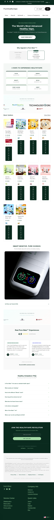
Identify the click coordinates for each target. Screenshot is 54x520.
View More (47, 115)
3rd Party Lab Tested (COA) (27, 304)
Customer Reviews (33, 494)
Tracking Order (32, 508)
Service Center (9, 498)
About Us (30, 489)
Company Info (33, 486)
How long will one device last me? (13, 397)
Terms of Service (30, 448)
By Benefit (20, 15)
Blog (29, 510)
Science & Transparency (34, 15)
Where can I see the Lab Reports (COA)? (15, 415)
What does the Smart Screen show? (13, 401)
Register (30, 505)
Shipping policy (7, 501)
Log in (40, 9)
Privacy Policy (13, 474)
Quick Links (32, 498)
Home (6, 15)
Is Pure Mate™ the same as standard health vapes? (17, 383)
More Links (45, 15)
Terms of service (8, 505)
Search (30, 501)
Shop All (13, 15)
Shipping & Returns (32, 474)
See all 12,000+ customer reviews (27, 364)
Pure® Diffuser (7, 486)
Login (29, 503)
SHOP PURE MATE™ (27, 37)
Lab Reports (23, 448)
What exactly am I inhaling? (11, 388)
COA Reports (40, 474)
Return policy (7, 503)
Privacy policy (7, 508)
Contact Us (31, 492)
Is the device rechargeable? (11, 406)
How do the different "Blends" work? (14, 392)
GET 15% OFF (27, 438)
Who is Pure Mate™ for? (11, 410)
